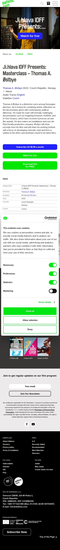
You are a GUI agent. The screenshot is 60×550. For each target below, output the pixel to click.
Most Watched (37, 450)
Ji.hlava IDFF (28, 358)
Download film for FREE (30, 165)
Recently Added (38, 444)
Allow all (30, 311)
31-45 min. (32, 195)
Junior (37, 464)
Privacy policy (8, 447)
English (21, 95)
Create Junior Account (44, 470)
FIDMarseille (14, 358)
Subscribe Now (17, 532)
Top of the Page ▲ (48, 537)
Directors (36, 453)
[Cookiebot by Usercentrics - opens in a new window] (44, 218)
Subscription (8, 464)
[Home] (8, 3)
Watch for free (30, 35)
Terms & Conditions (10, 450)
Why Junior (39, 467)
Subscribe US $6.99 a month (30, 147)
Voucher (6, 467)
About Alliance (8, 441)
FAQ (4, 473)
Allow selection (30, 320)
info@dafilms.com (18, 507)
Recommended (38, 447)
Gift (4, 470)
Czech (16, 98)
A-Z (33, 441)
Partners (6, 444)
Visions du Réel (42, 358)
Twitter (30, 54)
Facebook (19, 54)
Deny (30, 329)
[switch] (53, 273)
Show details (45, 302)
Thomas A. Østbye (12, 88)
